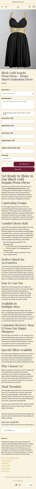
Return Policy (5, 471)
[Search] (6, 7)
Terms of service (6, 460)
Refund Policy (5, 468)
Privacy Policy (5, 466)
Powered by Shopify (26, 477)
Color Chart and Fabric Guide (10, 458)
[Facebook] (16, 485)
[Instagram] (20, 485)
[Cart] (34, 7)
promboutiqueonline (14, 477)
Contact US (4, 463)
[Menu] (2, 7)
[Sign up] (32, 430)
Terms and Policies (18, 481)
